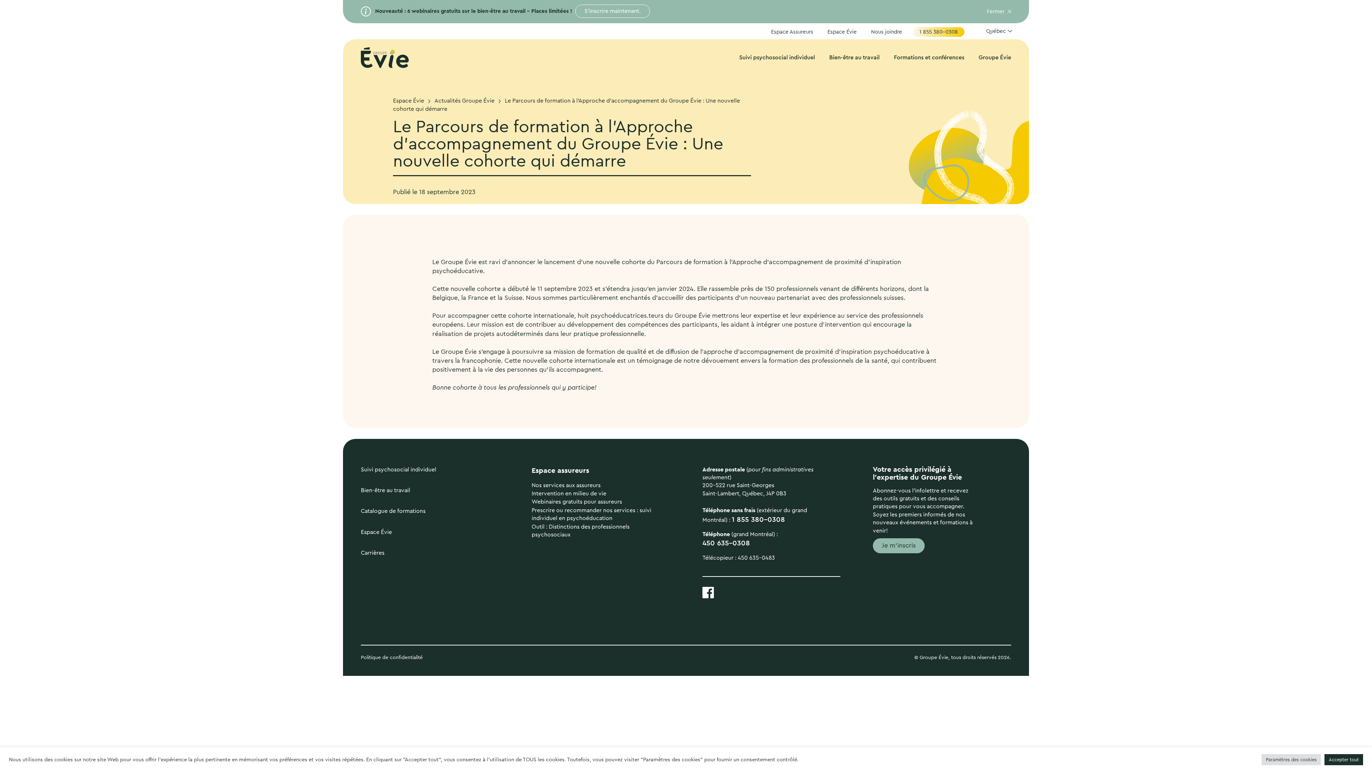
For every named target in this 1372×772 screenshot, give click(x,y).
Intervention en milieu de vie (569, 493)
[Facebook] (708, 592)
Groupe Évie (995, 57)
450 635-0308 (726, 543)
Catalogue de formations (393, 511)
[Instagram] (755, 592)
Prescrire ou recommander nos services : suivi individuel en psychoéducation (591, 514)
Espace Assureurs (792, 32)
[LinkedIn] (731, 592)
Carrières (372, 553)
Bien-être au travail (854, 57)
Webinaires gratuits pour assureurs (577, 502)
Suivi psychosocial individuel (777, 57)
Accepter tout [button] (1344, 759)
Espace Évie (842, 32)
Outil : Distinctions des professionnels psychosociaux (581, 531)
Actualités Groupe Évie (464, 101)
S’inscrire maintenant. (613, 11)
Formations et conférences (929, 57)
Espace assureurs (560, 470)
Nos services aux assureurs (566, 485)
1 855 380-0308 (938, 32)
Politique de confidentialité (392, 657)
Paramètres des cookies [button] (1291, 759)
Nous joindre (886, 32)
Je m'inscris (899, 545)
